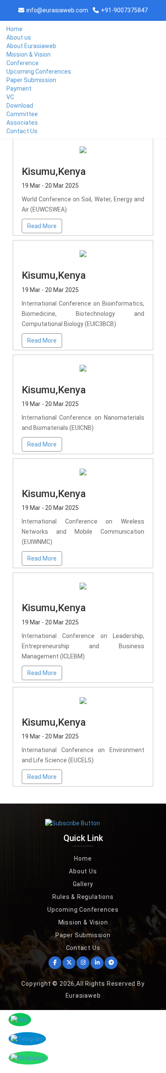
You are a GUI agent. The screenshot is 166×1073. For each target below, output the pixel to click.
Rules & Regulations (82, 896)
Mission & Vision (28, 54)
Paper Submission (31, 80)
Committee (22, 114)
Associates (22, 122)
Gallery (83, 884)
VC (10, 97)
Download (19, 105)
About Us (83, 871)
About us (18, 37)
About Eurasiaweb (31, 46)
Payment (18, 88)
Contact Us (21, 131)
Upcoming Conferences (38, 71)
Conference (22, 63)
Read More (42, 226)
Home (14, 29)
